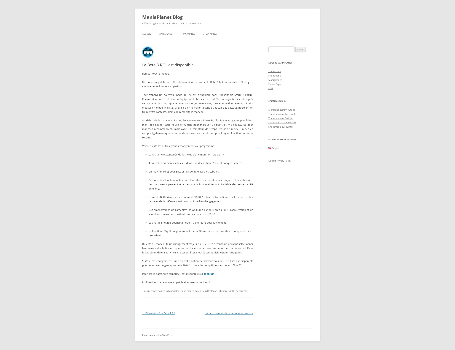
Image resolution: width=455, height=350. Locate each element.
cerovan (243, 290)
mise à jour (200, 290)
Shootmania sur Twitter (280, 126)
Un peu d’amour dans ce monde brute (229, 313)
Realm (210, 290)
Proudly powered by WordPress (157, 335)
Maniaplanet (166, 33)
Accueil (146, 33)
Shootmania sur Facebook (282, 122)
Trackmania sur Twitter (280, 118)
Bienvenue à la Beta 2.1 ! (158, 313)
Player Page (274, 84)
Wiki (270, 88)
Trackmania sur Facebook (281, 114)
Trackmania (188, 33)
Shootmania (210, 33)
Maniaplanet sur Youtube (281, 109)
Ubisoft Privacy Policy (279, 160)
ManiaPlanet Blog (162, 17)
